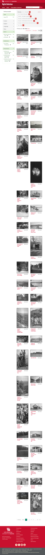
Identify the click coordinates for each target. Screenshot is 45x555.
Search (32, 533)
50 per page (35, 30)
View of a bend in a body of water (33, 289)
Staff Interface (33, 541)
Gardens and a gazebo (19, 288)
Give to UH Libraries (20, 538)
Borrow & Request (34, 534)
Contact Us (18, 536)
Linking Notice (24, 550)
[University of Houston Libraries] (8, 531)
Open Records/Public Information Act (8, 551)
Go (41, 7)
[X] (19, 545)
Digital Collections (7, 4)
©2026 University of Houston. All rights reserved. (10, 549)
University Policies (5, 553)
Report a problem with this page (24, 549)
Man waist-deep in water (19, 440)
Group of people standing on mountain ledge (19, 331)
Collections (6, 41)
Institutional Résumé (18, 551)
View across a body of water (33, 384)
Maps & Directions (19, 541)
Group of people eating (33, 258)
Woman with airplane (19, 43)
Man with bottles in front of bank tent (19, 157)
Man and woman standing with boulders (19, 426)
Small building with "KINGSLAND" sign (33, 413)
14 (37, 519)
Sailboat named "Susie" (33, 199)
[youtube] (24, 545)
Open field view (33, 357)
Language (6, 26)
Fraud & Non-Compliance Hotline (16, 550)
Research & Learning (34, 536)
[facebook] (16, 545)
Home (3, 7)
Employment (18, 531)
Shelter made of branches (19, 218)
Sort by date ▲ (28, 30)
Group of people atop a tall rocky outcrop (19, 399)
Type (5, 14)
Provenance (6, 48)
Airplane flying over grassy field (33, 43)
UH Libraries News (34, 528)
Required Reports (25, 551)
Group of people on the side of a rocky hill (33, 473)
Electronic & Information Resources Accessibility (10, 552)
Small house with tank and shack (19, 303)
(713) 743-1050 (5, 539)
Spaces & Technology (34, 538)
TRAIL (3, 550)
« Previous (19, 519)
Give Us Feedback (19, 534)
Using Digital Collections (16, 7)
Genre (5, 32)
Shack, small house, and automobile (33, 487)
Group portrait (33, 143)
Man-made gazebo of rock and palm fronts (33, 455)
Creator (5, 21)
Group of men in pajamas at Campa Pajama (33, 330)
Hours (17, 530)
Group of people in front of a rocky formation (19, 487)
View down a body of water (19, 71)
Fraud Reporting (7, 550)
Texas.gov (31, 549)
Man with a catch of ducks (33, 514)
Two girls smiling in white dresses (19, 97)
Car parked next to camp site (33, 440)
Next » (28, 28)
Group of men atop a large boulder (33, 84)
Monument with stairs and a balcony (19, 117)
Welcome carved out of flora (19, 459)
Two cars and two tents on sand (33, 98)
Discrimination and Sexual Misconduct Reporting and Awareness (28, 552)
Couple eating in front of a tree (19, 371)
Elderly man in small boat (33, 213)
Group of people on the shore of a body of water (19, 502)
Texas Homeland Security (37, 549)
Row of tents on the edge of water (19, 245)
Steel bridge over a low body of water (33, 231)
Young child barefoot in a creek (19, 344)
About (8, 7)
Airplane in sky (19, 56)
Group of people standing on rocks (19, 200)
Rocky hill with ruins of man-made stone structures (33, 112)
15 (39, 519)
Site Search (33, 530)
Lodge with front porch (33, 344)
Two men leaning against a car (19, 231)
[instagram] (22, 545)
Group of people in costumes (18, 170)
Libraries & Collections (20, 539)
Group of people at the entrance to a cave (33, 185)
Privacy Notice (29, 550)
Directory (18, 533)
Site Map (32, 531)
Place (5, 29)
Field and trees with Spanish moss (33, 303)
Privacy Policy (18, 528)
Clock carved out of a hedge (19, 275)
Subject (5, 23)
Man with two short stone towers (33, 275)
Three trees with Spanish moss (19, 130)
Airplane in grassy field (33, 57)
